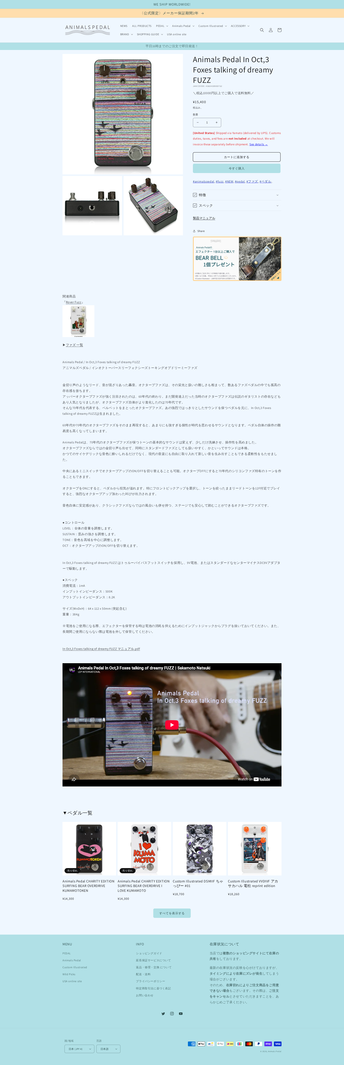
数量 (195, 114)
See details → (258, 144)
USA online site (72, 981)
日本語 (104, 1049)
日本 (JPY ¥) (75, 1049)
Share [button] (201, 231)
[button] (162, 26)
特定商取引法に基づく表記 (153, 988)
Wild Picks (69, 974)
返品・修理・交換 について (154, 967)
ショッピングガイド (149, 953)
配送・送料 (143, 974)
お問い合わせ (144, 995)
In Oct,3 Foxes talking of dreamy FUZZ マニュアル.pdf (101, 649)
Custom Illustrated (75, 967)
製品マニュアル (204, 218)
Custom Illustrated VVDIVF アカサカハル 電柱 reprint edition (253, 883)
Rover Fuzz (73, 302)
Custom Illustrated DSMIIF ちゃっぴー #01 (198, 883)
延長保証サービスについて (153, 960)
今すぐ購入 (237, 168)
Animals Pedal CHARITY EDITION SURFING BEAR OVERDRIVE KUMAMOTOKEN (88, 886)
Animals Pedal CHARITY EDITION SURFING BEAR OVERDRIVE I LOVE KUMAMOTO (144, 886)
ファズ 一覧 (74, 345)
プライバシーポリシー (150, 981)
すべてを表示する (172, 913)
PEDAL (67, 953)
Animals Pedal (72, 960)
